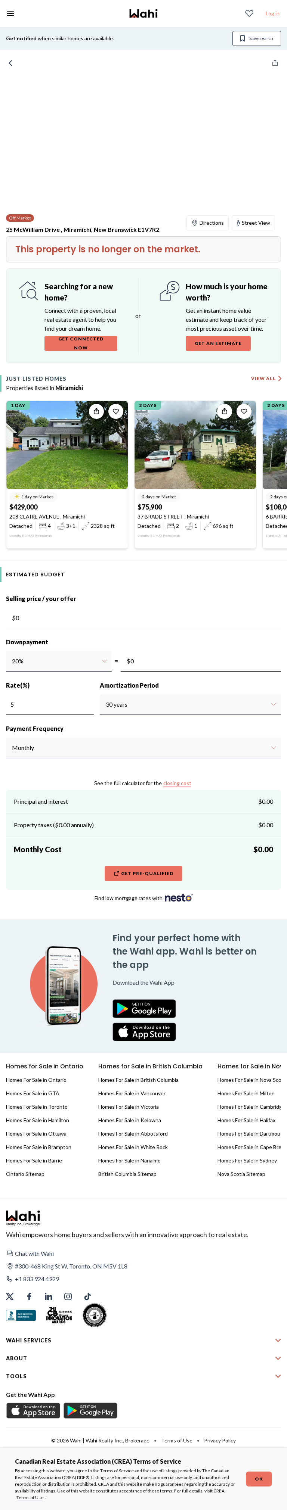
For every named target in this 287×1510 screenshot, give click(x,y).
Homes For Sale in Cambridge (251, 1106)
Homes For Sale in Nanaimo (129, 1160)
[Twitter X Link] (9, 1296)
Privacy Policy (220, 1440)
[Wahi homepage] (143, 13)
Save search (261, 38)
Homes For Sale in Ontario (36, 1080)
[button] (143, 1253)
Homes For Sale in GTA (32, 1093)
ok (259, 1479)
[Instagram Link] (68, 1296)
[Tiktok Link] (87, 1296)
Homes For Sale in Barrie (34, 1160)
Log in (273, 13)
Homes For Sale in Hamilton (37, 1120)
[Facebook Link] (29, 1296)
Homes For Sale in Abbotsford (133, 1133)
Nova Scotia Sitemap (241, 1174)
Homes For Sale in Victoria (128, 1106)
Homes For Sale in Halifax (246, 1120)
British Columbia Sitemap (127, 1174)
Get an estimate (218, 343)
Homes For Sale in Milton (246, 1093)
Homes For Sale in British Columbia (138, 1080)
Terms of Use (29, 1497)
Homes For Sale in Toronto (37, 1106)
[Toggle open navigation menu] (10, 13)
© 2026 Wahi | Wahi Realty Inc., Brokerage (100, 1440)
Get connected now (81, 343)
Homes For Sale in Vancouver (132, 1093)
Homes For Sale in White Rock (133, 1147)
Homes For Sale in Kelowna (129, 1120)
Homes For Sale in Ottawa (36, 1133)
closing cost (177, 783)
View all (263, 378)
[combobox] (11, 661)
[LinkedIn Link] (48, 1296)
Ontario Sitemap (25, 1174)
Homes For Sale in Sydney (247, 1160)
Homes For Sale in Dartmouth (251, 1133)
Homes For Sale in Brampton (38, 1147)
